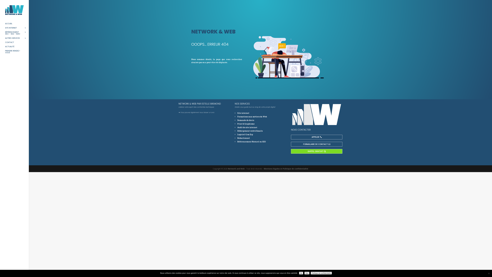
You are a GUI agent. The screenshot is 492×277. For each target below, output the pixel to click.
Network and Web (236, 168)
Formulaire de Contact (315, 144)
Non (306, 273)
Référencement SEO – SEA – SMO (12, 33)
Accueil (8, 24)
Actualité (9, 47)
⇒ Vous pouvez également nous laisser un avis (196, 112)
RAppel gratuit (315, 151)
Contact (9, 42)
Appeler (315, 137)
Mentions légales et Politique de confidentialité (286, 168)
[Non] (489, 273)
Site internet (11, 28)
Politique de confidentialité (321, 273)
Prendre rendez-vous (12, 52)
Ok (301, 273)
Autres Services (12, 38)
